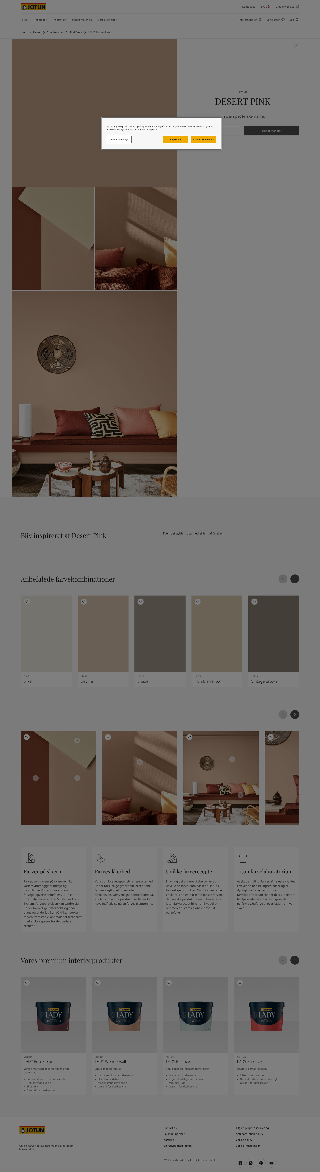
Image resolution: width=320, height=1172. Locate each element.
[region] (161, 133)
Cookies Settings (119, 139)
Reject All (175, 139)
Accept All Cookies (203, 139)
